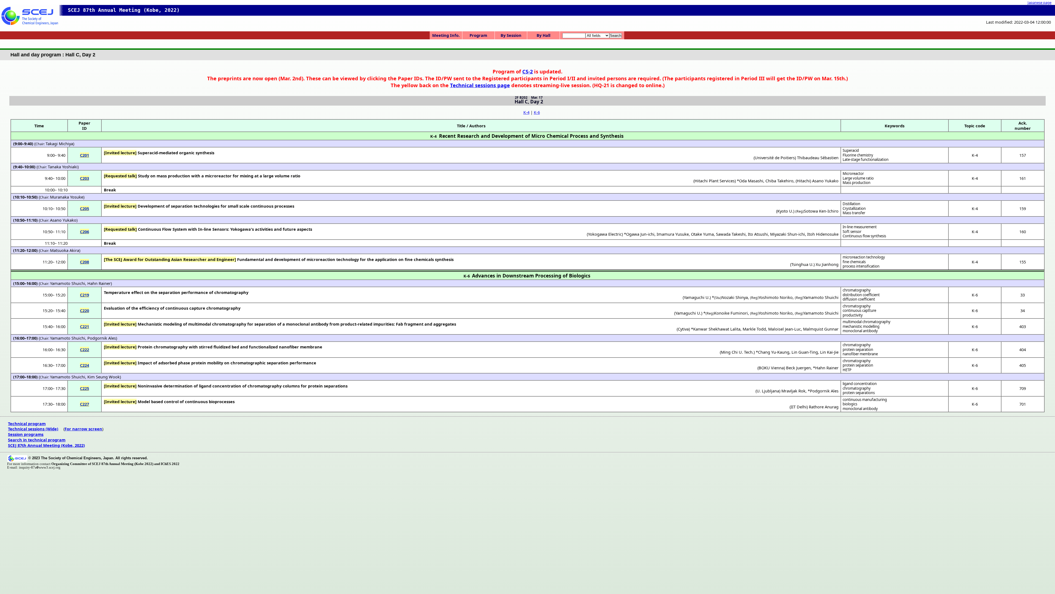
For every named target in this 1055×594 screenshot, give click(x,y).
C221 (84, 326)
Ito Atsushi (758, 234)
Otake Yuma (702, 234)
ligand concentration (860, 383)
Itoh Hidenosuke (823, 234)
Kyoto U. (785, 211)
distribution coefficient (861, 294)
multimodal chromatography (866, 321)
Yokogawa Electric (605, 234)
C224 (84, 365)
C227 (84, 404)
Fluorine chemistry (858, 155)
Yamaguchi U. (697, 297)
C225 (84, 388)
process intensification (861, 266)
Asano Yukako (825, 180)
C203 (84, 178)
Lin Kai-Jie (829, 352)
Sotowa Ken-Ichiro (821, 211)
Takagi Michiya (59, 143)
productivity (853, 315)
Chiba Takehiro (779, 180)
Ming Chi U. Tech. (737, 352)
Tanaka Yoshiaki (62, 166)
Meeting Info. (446, 35)
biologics (850, 404)
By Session (511, 35)
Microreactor (853, 173)
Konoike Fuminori (731, 313)
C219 (84, 295)
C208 (84, 262)
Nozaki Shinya (734, 297)
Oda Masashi (751, 180)
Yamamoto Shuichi (67, 283)
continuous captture (859, 310)
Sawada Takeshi (731, 234)
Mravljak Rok (793, 391)
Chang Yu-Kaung (773, 352)
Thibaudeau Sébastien (818, 157)
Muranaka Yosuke (66, 197)
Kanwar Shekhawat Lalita (716, 329)
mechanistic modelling (861, 326)
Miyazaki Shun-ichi (787, 234)
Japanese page (1039, 2)
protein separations (859, 392)
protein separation (858, 349)
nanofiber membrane (860, 353)
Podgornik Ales (101, 338)
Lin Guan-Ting (805, 352)
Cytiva (683, 329)
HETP (847, 369)
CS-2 (527, 71)
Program (478, 35)
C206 (84, 231)
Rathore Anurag (824, 406)
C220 (84, 310)
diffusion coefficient (859, 299)
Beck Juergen (798, 367)
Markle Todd (754, 329)
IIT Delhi (799, 406)
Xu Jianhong (827, 264)
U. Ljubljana (768, 391)
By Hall (543, 35)
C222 (84, 349)
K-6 (537, 112)
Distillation (851, 203)
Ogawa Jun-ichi (640, 234)
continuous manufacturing (865, 399)
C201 (84, 155)
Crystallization (854, 208)
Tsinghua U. (802, 264)
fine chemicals (854, 261)
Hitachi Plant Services (715, 180)
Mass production (856, 182)
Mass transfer (854, 212)
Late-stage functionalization (866, 159)
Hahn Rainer (99, 283)
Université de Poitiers (775, 157)
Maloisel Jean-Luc (784, 329)
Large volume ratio (858, 178)
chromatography (857, 290)
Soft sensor (852, 231)
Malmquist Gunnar (821, 329)
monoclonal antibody (860, 330)
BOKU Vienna (771, 367)
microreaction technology (864, 257)
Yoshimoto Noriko (776, 297)
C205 (84, 208)
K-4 (526, 112)
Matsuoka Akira (64, 250)
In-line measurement (860, 226)
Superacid (851, 150)
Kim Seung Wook (103, 377)
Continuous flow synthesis (864, 235)
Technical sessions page (480, 85)
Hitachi (803, 180)
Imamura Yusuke (673, 234)
